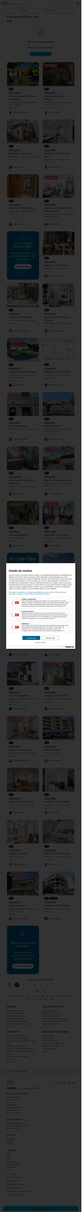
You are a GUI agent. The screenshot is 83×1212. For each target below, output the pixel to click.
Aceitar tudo (31, 638)
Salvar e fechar (40, 642)
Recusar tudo (50, 638)
